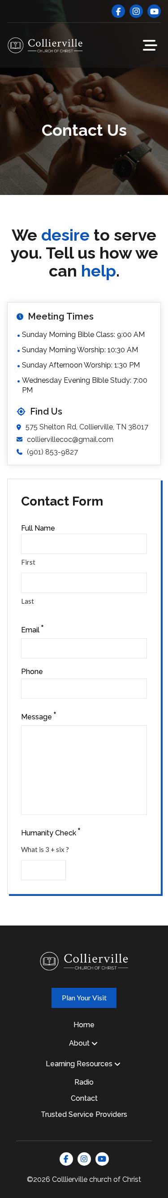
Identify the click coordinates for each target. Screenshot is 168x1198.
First (28, 562)
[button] (150, 45)
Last (27, 601)
